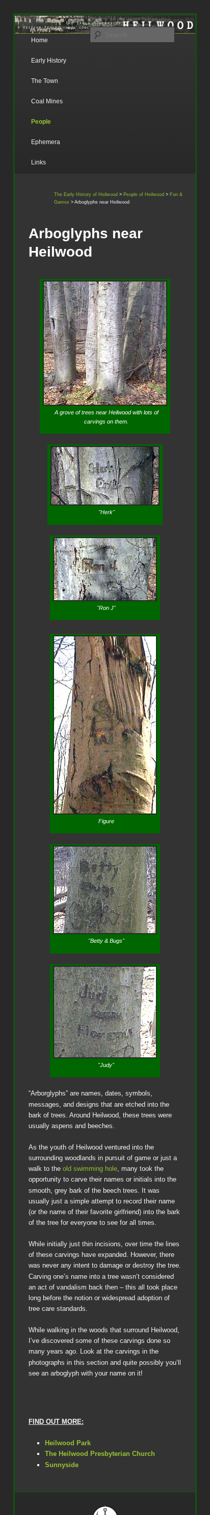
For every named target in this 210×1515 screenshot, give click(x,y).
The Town (44, 81)
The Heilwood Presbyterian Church (100, 1453)
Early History (48, 60)
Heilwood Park (68, 1443)
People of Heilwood (143, 194)
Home (39, 40)
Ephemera (45, 142)
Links (38, 162)
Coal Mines (47, 101)
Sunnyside (61, 1465)
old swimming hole (90, 1168)
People (41, 121)
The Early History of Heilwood (86, 194)
